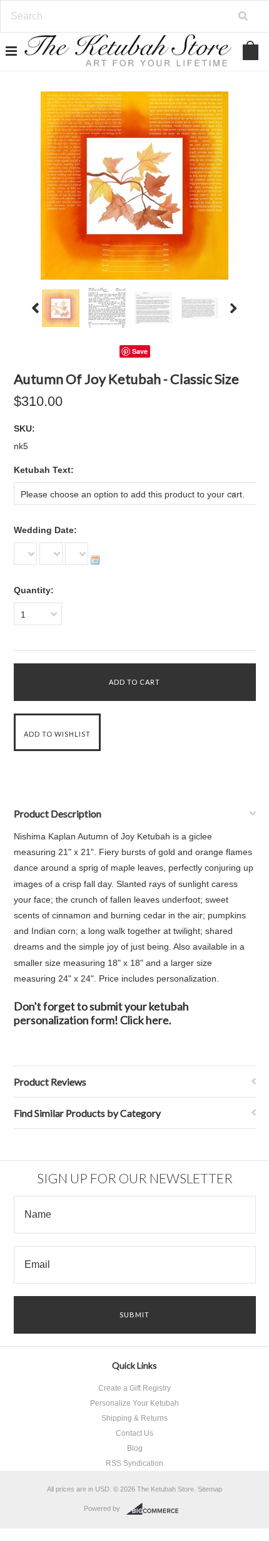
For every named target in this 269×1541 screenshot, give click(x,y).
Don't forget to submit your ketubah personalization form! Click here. (101, 1013)
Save (140, 351)
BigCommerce (156, 1509)
